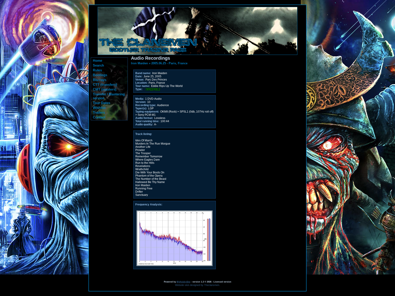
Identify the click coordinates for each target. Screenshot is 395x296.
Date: (138, 76)
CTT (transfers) (105, 84)
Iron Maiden (139, 63)
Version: (140, 102)
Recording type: (145, 105)
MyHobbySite (183, 282)
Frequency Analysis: (148, 204)
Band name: (143, 73)
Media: (139, 98)
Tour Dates (101, 103)
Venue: (139, 79)
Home (97, 60)
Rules (97, 70)
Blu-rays (99, 80)
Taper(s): (141, 108)
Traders (99, 112)
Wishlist (99, 108)
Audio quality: (144, 124)
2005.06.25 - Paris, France (169, 63)
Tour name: (142, 86)
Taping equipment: (147, 111)
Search (98, 65)
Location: (141, 82)
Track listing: (143, 134)
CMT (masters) (104, 89)
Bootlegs (100, 75)
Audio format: (144, 118)
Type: (138, 89)
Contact (99, 117)
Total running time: (147, 121)
